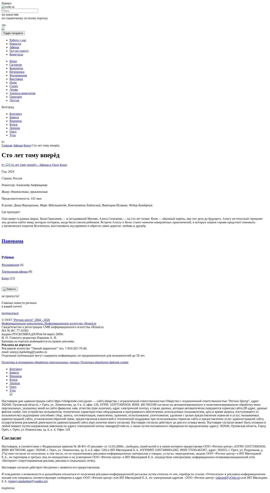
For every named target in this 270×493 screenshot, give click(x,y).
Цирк (13, 82)
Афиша (14, 47)
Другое (14, 100)
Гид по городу (19, 50)
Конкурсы (16, 54)
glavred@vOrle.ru (228, 477)
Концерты (16, 68)
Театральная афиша (15, 271)
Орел (12, 131)
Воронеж (15, 121)
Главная (7, 145)
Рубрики (8, 257)
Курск (13, 124)
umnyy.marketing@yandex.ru (27, 481)
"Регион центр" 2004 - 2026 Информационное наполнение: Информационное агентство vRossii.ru (49, 321)
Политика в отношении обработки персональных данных (41, 362)
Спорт (13, 86)
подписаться (10, 313)
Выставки (16, 79)
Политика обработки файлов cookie (104, 362)
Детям (13, 89)
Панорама (12, 241)
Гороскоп (15, 96)
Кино (13, 61)
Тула (12, 135)
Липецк (14, 128)
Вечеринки (17, 71)
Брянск (14, 117)
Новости (15, 43)
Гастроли (15, 64)
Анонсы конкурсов (22, 93)
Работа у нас (17, 40)
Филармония (18, 75)
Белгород (15, 113)
